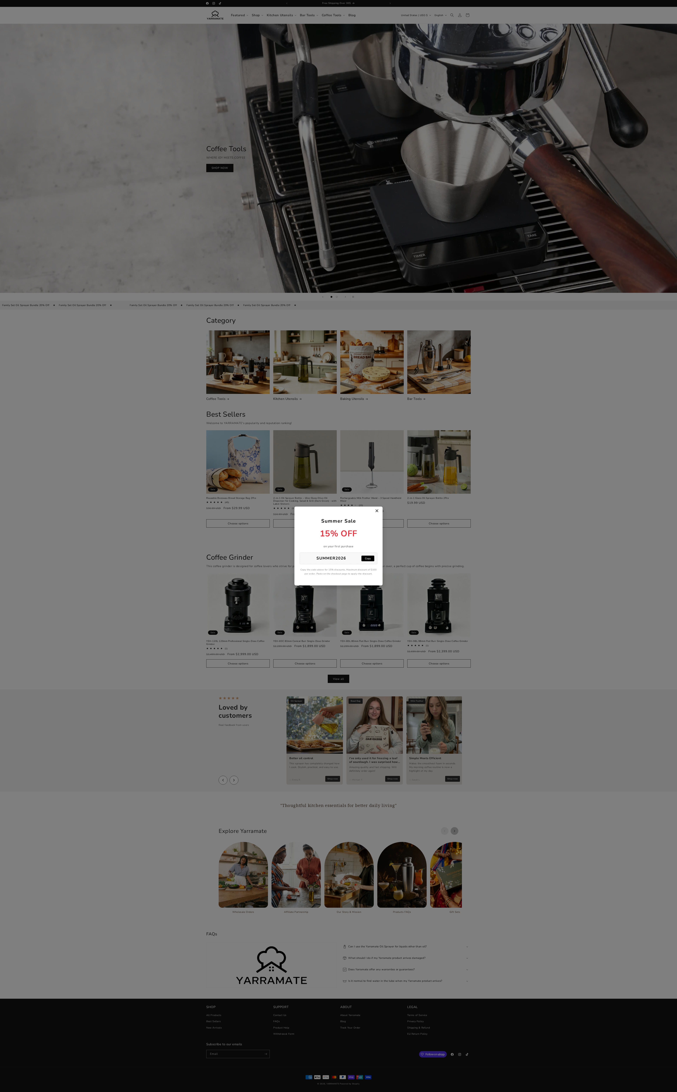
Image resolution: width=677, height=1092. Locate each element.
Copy (368, 558)
